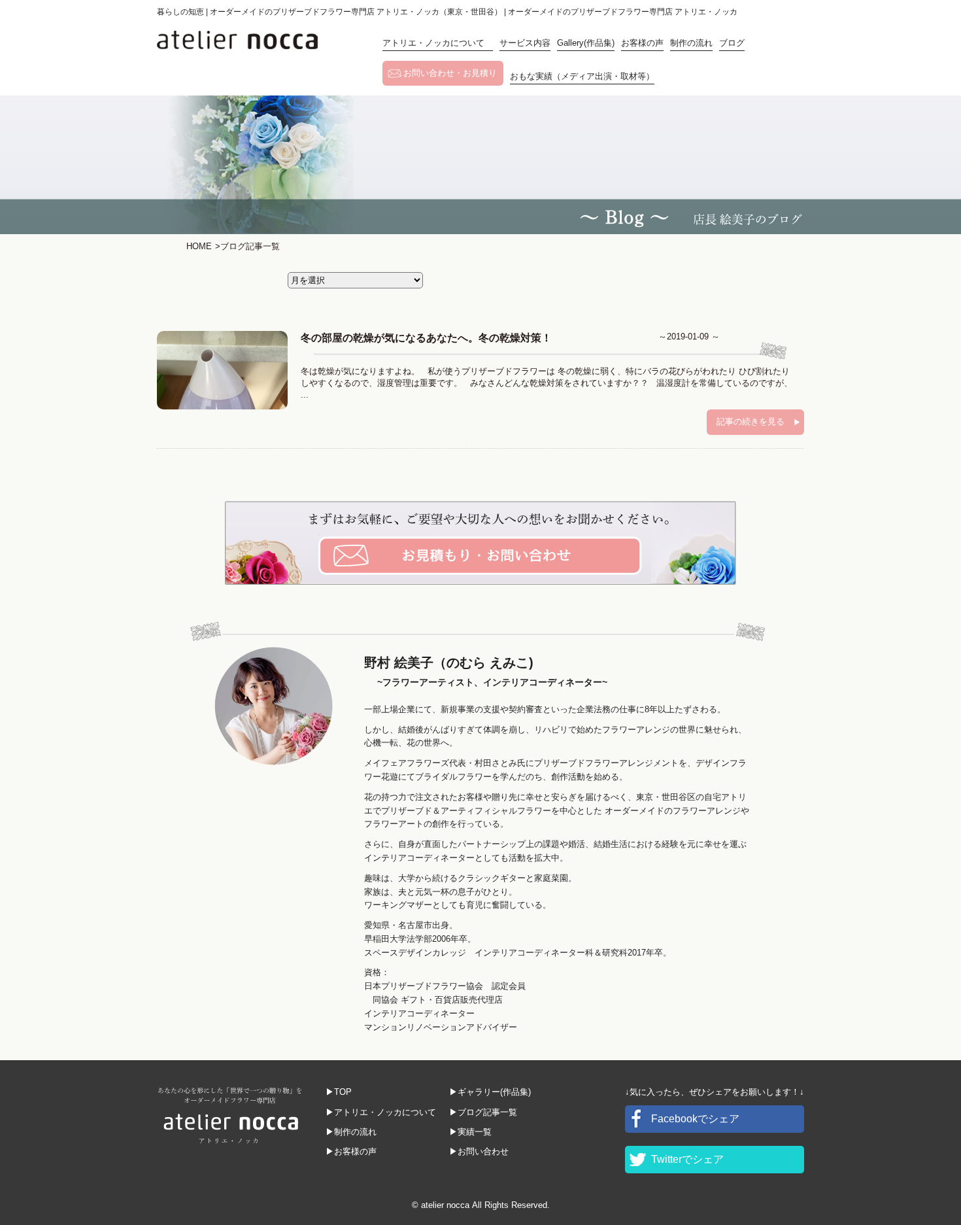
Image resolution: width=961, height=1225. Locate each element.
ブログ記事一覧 (247, 246)
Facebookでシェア (695, 1118)
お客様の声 (642, 43)
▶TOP (339, 1092)
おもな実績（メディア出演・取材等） (582, 76)
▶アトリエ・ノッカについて (381, 1112)
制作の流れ (691, 43)
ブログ (732, 43)
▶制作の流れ (351, 1132)
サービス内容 (524, 43)
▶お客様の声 (351, 1151)
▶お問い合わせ (479, 1151)
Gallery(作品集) (586, 43)
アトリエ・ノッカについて (437, 43)
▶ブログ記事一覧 (483, 1112)
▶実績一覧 (470, 1132)
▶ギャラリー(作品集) (490, 1092)
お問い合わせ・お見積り (450, 73)
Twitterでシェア (687, 1159)
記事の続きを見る (750, 421)
